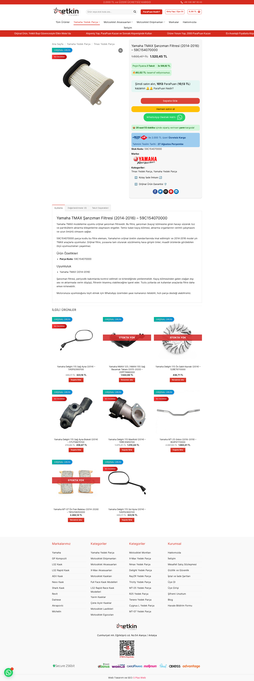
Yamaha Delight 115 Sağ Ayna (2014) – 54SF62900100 (76, 368)
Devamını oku (127, 380)
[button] (174, 11)
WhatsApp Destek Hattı (161, 117)
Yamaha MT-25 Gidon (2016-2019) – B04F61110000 (178, 440)
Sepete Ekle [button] (76, 380)
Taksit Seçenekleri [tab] (100, 208)
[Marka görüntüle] (145, 160)
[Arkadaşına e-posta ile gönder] (165, 191)
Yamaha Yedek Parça (86, 22)
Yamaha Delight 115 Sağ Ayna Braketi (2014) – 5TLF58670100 (76, 440)
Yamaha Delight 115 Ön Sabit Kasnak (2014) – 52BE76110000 (178, 368)
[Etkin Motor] (66, 11)
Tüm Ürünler (63, 22)
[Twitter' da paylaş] (160, 191)
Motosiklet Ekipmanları (150, 22)
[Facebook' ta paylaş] (155, 191)
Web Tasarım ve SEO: (127, 677)
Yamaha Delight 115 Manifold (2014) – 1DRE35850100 (127, 440)
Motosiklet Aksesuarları (117, 22)
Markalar (174, 22)
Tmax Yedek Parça (104, 44)
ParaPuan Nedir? (164, 88)
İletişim (128, 27)
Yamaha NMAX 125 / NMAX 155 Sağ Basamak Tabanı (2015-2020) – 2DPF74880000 (127, 369)
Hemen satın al (165, 109)
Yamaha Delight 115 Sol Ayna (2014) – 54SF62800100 (127, 510)
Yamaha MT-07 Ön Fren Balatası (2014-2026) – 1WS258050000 (76, 510)
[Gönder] (134, 11)
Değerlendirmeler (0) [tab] (77, 208)
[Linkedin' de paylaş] (176, 191)
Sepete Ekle (170, 101)
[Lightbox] (120, 50)
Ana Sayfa (57, 44)
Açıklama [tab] (58, 208)
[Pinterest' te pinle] (171, 191)
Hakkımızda (189, 22)
